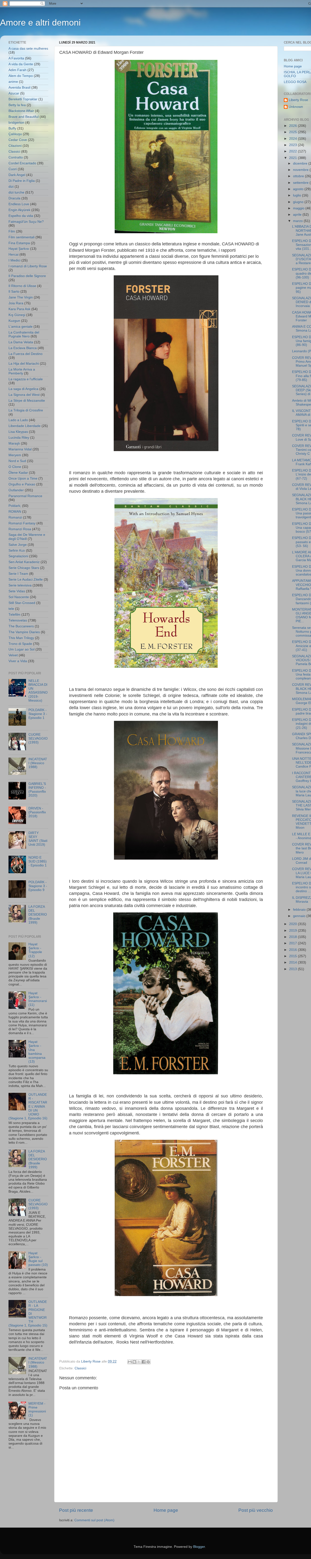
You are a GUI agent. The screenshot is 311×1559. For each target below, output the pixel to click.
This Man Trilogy (21, 638)
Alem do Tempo (21, 76)
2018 (293, 937)
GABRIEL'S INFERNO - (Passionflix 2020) (37, 790)
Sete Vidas (17, 591)
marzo (298, 221)
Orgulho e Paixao (22, 484)
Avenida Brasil (19, 87)
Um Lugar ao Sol (22, 649)
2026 (293, 126)
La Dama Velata (21, 342)
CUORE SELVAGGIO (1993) (38, 738)
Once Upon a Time (23, 478)
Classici (80, 1368)
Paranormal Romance (25, 496)
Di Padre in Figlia (22, 181)
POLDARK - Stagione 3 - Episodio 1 (37, 714)
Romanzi (15, 517)
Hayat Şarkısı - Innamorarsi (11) (37, 999)
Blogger (199, 1547)
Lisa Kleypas (18, 432)
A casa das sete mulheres (28, 48)
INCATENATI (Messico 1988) (37, 763)
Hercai (13, 254)
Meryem (15, 455)
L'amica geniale (21, 326)
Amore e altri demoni (40, 23)
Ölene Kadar (18, 472)
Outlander (16, 490)
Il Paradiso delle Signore (27, 276)
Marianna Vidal (20, 449)
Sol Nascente (19, 597)
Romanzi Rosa (20, 529)
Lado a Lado (18, 420)
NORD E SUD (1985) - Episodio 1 (37, 861)
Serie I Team (18, 573)
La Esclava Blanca (23, 348)
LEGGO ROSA (295, 82)
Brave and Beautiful (24, 117)
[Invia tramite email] (129, 1361)
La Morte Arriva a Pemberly (22, 371)
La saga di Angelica (23, 389)
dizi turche (16, 192)
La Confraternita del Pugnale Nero (24, 334)
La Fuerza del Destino (26, 354)
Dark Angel (17, 175)
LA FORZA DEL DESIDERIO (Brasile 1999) (37, 914)
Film (12, 231)
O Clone (15, 467)
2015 (293, 956)
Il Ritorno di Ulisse (22, 286)
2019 (293, 930)
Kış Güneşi (17, 315)
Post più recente (76, 1510)
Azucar (14, 93)
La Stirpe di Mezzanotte (27, 400)
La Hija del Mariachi (24, 363)
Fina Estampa (19, 243)
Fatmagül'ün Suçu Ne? (26, 221)
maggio (299, 208)
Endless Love (19, 204)
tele (11, 609)
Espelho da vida (21, 216)
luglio (297, 195)
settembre (301, 183)
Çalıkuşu (15, 134)
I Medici (14, 260)
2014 (293, 962)
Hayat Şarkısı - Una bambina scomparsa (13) (36, 1051)
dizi (11, 186)
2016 (293, 950)
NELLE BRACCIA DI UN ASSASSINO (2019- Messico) (38, 690)
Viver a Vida (18, 661)
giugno (298, 202)
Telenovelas (18, 620)
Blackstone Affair (21, 111)
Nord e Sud (17, 461)
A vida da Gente (21, 64)
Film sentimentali (22, 237)
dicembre (300, 163)
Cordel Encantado (22, 163)
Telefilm (14, 614)
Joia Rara (16, 303)
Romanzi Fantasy (22, 523)
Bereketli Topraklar (23, 99)
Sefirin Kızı (17, 550)
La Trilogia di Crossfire (26, 410)
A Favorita (16, 58)
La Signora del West (24, 395)
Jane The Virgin (21, 297)
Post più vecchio (255, 1510)
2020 (293, 924)
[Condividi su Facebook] (143, 1361)
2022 (293, 151)
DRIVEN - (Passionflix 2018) (37, 812)
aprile (297, 214)
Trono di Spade (20, 644)
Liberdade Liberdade (25, 426)
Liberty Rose (298, 100)
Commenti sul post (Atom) (94, 1520)
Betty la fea (17, 105)
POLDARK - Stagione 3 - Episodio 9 (37, 886)
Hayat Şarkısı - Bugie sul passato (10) (38, 1259)
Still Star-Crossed (22, 603)
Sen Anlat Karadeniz (24, 562)
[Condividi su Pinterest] (148, 1361)
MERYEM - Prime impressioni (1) (37, 1409)
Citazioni (15, 146)
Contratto (16, 157)
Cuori (13, 169)
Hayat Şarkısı (19, 249)
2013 (293, 969)
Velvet (13, 655)
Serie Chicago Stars (24, 568)
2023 (293, 145)
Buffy (12, 128)
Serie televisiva (20, 585)
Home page (166, 1510)
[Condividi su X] (139, 1361)
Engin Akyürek (19, 210)
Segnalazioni (18, 556)
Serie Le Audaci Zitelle (26, 579)
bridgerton (16, 122)
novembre (301, 170)
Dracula (14, 198)
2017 (293, 943)
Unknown (296, 107)
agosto (298, 189)
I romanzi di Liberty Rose (28, 266)
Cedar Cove (18, 140)
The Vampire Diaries (24, 632)
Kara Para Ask (19, 309)
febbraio (300, 909)
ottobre (299, 176)
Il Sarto (14, 291)
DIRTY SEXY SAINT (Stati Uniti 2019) (37, 839)
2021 (293, 158)
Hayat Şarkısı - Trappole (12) (35, 950)
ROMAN (15, 511)
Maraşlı (14, 443)
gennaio (299, 916)
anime (13, 82)
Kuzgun (14, 321)
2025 (293, 132)
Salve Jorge (18, 545)
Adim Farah (17, 70)
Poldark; (15, 506)
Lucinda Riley (19, 437)
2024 (293, 138)
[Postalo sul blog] (134, 1361)
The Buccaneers (21, 626)
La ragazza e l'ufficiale (26, 379)
